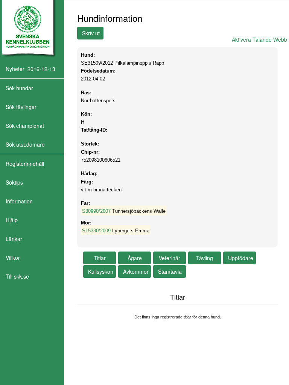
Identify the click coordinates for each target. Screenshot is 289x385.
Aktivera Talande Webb (259, 39)
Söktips (14, 182)
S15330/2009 (96, 230)
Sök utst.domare (25, 144)
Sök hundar (19, 88)
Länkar (14, 239)
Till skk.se (17, 276)
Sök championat (25, 125)
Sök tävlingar (21, 107)
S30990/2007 (96, 211)
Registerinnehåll (25, 163)
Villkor (13, 257)
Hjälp (12, 220)
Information (19, 201)
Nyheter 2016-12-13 (30, 69)
